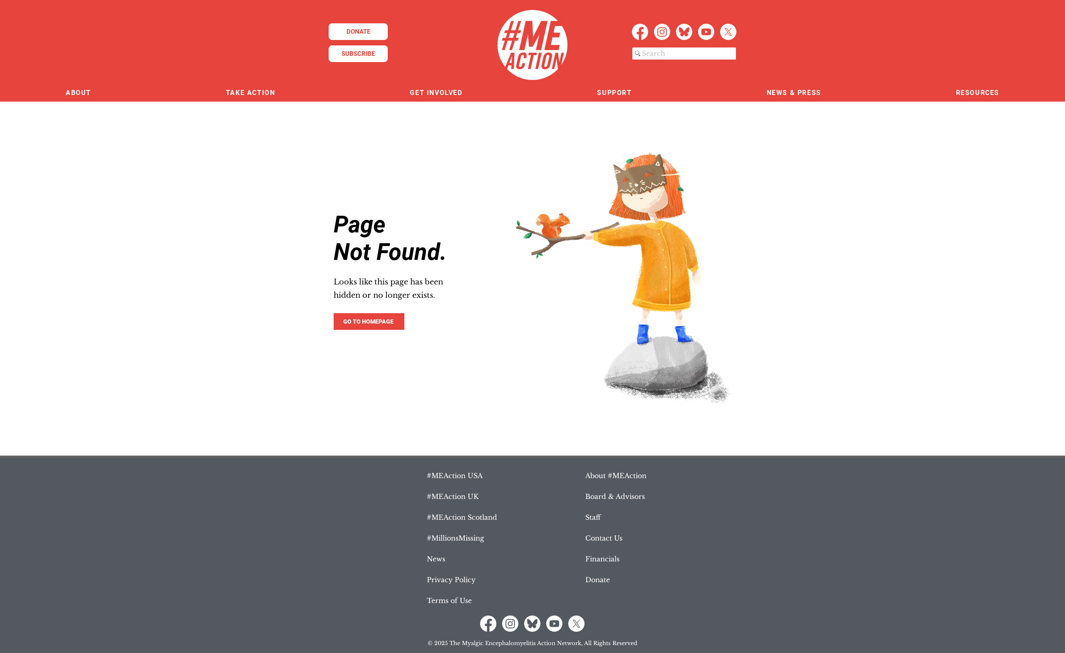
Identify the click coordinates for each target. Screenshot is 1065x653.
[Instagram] (662, 32)
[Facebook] (640, 32)
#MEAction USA (455, 475)
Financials (602, 559)
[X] (728, 32)
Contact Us (603, 538)
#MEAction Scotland (462, 517)
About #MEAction (615, 475)
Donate (597, 580)
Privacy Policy (451, 580)
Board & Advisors (615, 496)
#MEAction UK (452, 496)
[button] (78, 93)
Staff (593, 517)
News (436, 559)
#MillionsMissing (455, 538)
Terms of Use (449, 600)
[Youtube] (706, 32)
